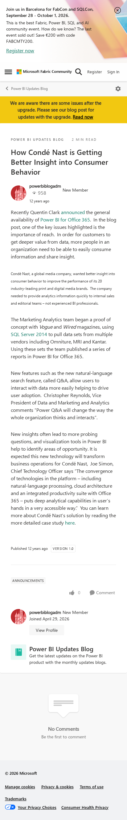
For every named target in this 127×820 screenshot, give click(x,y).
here (70, 522)
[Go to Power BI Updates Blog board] (18, 652)
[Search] (78, 71)
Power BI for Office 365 (65, 219)
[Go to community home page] (44, 71)
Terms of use (92, 786)
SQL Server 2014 (29, 334)
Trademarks (16, 798)
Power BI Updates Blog (29, 88)
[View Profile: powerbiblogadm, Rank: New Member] (18, 193)
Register (94, 71)
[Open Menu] (118, 88)
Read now (83, 117)
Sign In (113, 71)
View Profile (47, 630)
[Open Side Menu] (8, 71)
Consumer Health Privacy (85, 807)
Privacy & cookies (57, 786)
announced (73, 212)
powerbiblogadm (45, 186)
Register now (20, 50)
